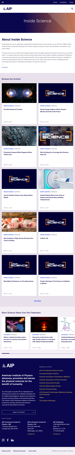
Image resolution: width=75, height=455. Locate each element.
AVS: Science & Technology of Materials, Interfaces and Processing (55, 393)
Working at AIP (6, 451)
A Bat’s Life (44, 238)
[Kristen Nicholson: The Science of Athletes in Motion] (55, 265)
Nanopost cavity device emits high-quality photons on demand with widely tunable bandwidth (43, 339)
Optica (41, 397)
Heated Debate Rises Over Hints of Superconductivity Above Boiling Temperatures (52, 197)
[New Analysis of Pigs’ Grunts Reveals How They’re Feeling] (19, 222)
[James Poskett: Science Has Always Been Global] (19, 179)
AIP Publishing (58, 422)
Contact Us (31, 434)
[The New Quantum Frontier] (19, 93)
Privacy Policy (32, 451)
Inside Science (9, 106)
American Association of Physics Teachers (53, 380)
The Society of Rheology (47, 400)
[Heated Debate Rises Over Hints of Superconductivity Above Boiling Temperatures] (55, 179)
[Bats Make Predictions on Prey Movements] (19, 265)
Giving (71, 2)
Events (55, 2)
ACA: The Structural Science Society (51, 370)
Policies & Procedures (19, 451)
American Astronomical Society (49, 383)
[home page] (7, 8)
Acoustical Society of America (49, 373)
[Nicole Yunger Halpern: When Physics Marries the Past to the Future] (55, 93)
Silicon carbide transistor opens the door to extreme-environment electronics (15, 339)
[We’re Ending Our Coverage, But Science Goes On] (55, 136)
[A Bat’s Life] (55, 222)
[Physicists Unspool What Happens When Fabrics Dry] (19, 136)
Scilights (7, 334)
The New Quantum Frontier (13, 109)
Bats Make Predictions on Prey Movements (18, 281)
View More (5, 67)
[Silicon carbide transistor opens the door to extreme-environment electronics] (15, 324)
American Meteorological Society (50, 386)
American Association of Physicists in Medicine (54, 377)
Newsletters (63, 2)
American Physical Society (48, 389)
